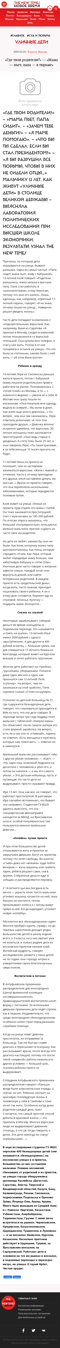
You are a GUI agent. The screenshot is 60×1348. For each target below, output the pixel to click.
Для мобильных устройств (31, 1317)
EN (50, 8)
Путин (42, 19)
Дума (30, 22)
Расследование (24, 15)
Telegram (17, 1277)
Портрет (10, 15)
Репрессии (48, 12)
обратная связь (27, 1298)
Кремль (51, 19)
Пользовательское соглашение (34, 1313)
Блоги (37, 15)
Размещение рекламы (29, 1309)
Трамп (33, 19)
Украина (49, 15)
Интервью (35, 12)
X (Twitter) (7, 1277)
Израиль (9, 19)
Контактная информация (31, 1305)
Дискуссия (22, 12)
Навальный (22, 19)
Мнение (11, 12)
